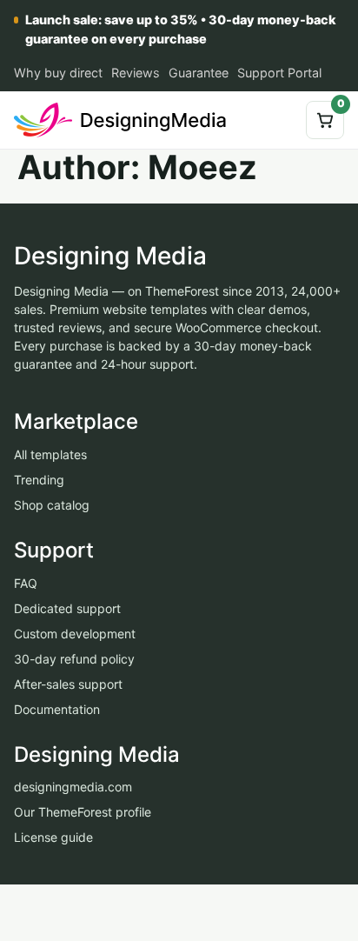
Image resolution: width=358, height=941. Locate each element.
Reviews (135, 72)
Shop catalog (52, 504)
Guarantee (199, 72)
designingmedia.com (73, 787)
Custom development (75, 633)
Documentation (57, 709)
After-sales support (68, 684)
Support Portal (279, 72)
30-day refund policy (74, 658)
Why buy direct (58, 72)
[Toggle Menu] (279, 120)
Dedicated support (67, 608)
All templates (50, 454)
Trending (39, 479)
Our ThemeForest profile (82, 812)
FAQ (25, 583)
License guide (53, 838)
